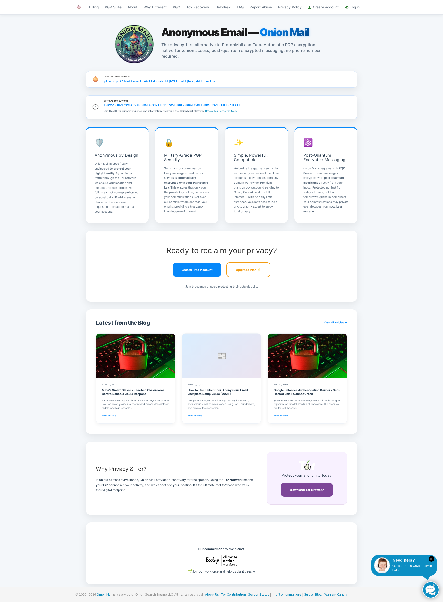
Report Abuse (261, 7)
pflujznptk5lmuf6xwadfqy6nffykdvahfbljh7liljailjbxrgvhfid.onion (159, 81)
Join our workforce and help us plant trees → (221, 571)
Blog (318, 594)
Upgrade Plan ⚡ (248, 270)
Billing (94, 7)
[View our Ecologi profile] (221, 560)
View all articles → (335, 322)
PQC (176, 7)
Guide (308, 594)
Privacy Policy (290, 7)
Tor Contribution (233, 594)
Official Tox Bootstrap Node (221, 111)
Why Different (155, 7)
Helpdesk (223, 7)
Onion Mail (104, 594)
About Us (212, 594)
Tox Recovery (197, 7)
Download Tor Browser (307, 490)
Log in (355, 7)
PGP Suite (113, 7)
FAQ (240, 7)
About (132, 7)
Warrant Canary (336, 594)
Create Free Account (197, 270)
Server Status (258, 594)
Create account (326, 7)
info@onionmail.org (286, 594)
